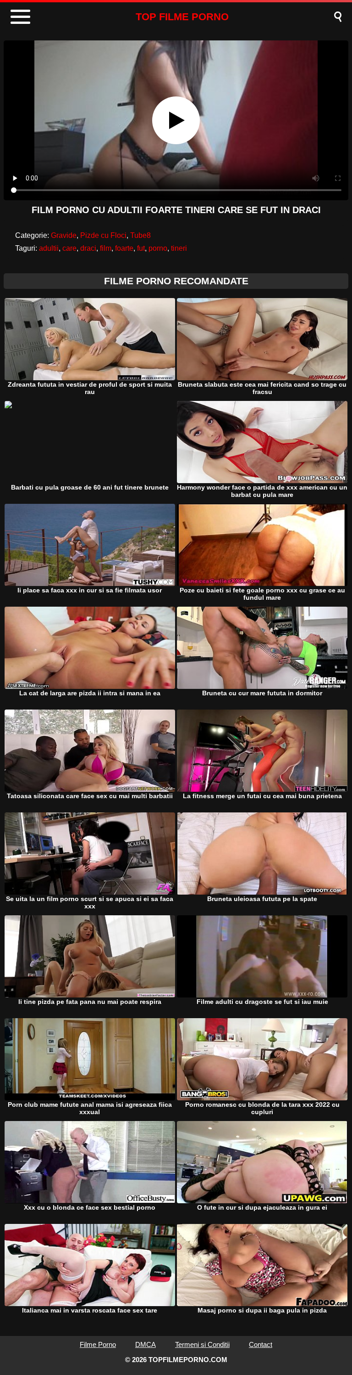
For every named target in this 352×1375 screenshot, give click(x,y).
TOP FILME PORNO (182, 17)
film (105, 248)
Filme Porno (98, 1344)
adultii (49, 248)
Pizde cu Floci (103, 235)
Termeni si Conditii (202, 1344)
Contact (260, 1344)
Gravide (64, 235)
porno (157, 248)
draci (88, 248)
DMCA (145, 1344)
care (69, 248)
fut (141, 248)
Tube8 (140, 235)
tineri (179, 248)
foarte (124, 248)
